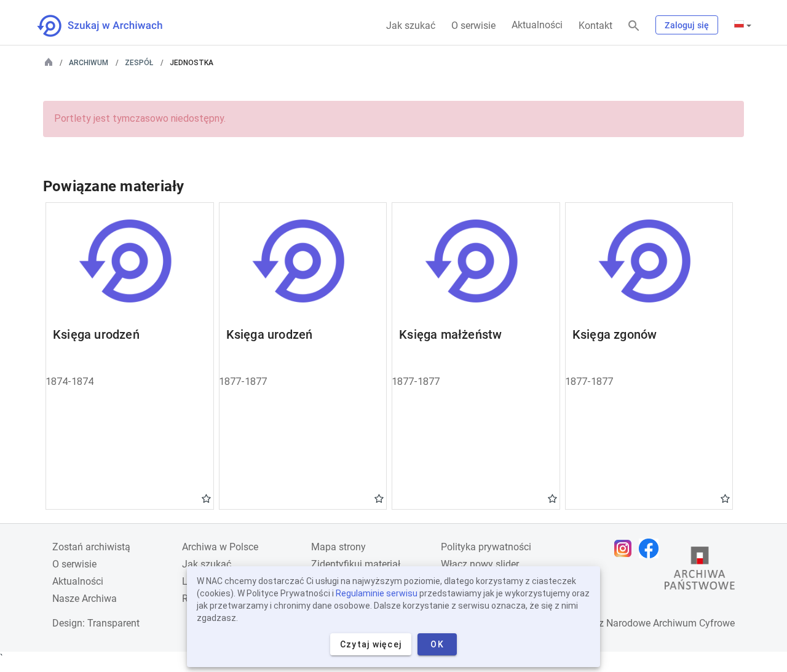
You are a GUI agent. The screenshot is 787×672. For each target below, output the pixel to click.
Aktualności (537, 25)
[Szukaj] (633, 26)
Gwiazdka (206, 498)
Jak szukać (410, 25)
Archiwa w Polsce (220, 547)
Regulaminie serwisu (376, 593)
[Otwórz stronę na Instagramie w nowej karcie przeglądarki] (626, 548)
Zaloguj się (687, 25)
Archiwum (88, 62)
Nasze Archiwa (84, 598)
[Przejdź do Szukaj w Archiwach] (111, 26)
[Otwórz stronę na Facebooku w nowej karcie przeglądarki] (652, 548)
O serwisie (473, 25)
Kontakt (595, 25)
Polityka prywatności (486, 547)
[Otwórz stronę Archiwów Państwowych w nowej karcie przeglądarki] (700, 571)
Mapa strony (338, 547)
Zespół (139, 62)
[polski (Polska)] (742, 25)
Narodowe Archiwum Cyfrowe (670, 623)
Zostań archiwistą (91, 547)
